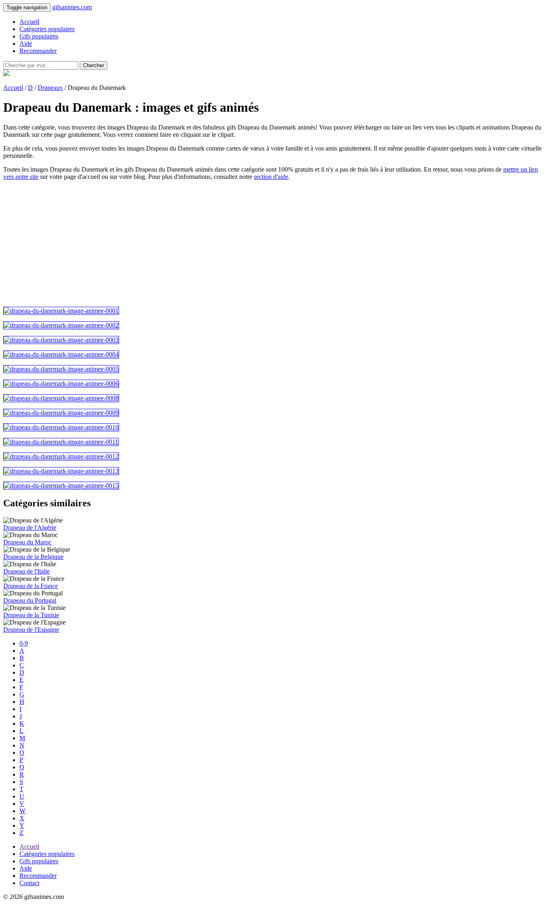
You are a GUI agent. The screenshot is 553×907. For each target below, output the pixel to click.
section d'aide (271, 176)
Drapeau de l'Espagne (31, 629)
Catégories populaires (46, 28)
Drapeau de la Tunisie (31, 615)
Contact (29, 882)
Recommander (38, 50)
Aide (25, 43)
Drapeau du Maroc (27, 542)
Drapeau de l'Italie (26, 571)
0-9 (23, 643)
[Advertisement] (246, 243)
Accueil (29, 21)
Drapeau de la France (30, 585)
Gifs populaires (38, 36)
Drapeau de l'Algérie (29, 527)
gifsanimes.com (72, 7)
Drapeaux (50, 87)
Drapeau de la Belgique (33, 556)
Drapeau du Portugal (29, 600)
